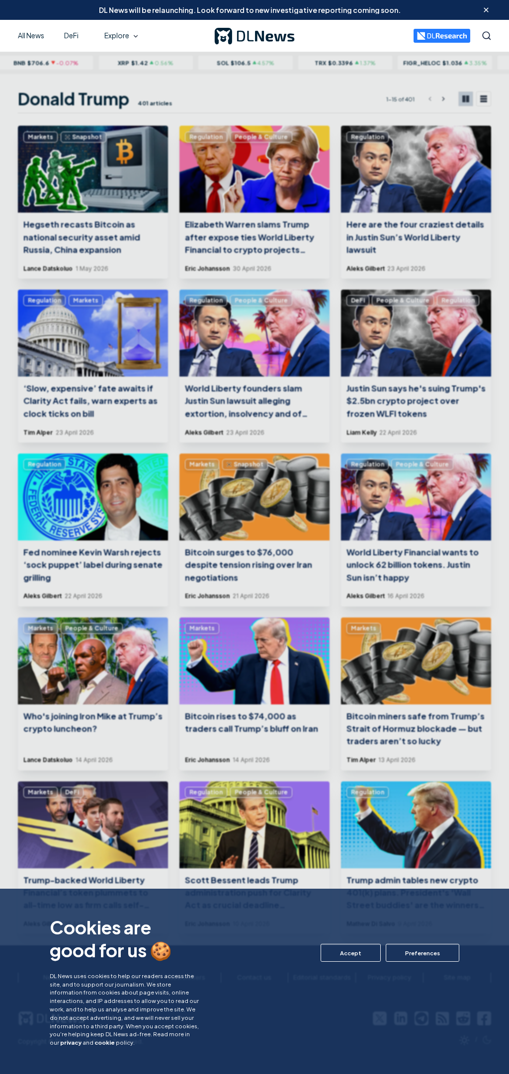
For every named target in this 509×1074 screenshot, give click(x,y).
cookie (104, 1042)
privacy (71, 1042)
